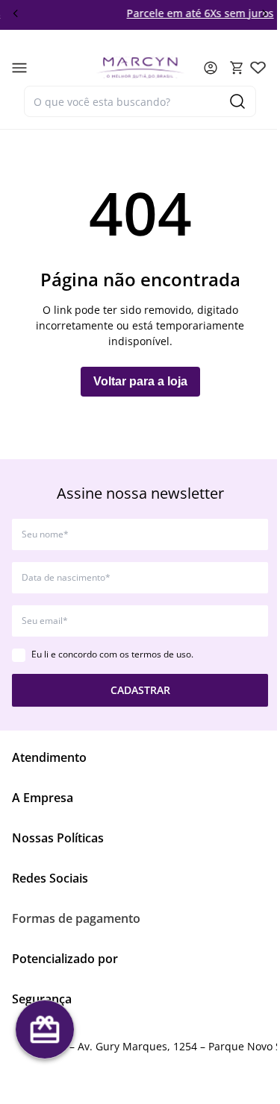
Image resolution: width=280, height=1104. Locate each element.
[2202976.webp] (258, 67)
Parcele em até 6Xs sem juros (175, 13)
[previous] (15, 13)
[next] (264, 13)
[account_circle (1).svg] (210, 67)
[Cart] (237, 68)
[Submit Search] (237, 101)
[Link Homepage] (140, 67)
